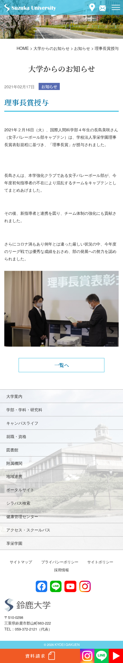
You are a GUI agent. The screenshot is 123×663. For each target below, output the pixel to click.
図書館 (12, 450)
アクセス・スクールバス (28, 530)
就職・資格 (16, 436)
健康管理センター (22, 516)
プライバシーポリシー (59, 561)
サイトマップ (21, 561)
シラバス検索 (18, 503)
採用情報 (61, 569)
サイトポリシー (100, 561)
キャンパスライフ (22, 423)
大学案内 (14, 396)
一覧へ (61, 365)
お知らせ (49, 86)
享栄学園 (14, 543)
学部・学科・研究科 (24, 409)
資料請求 (35, 656)
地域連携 (14, 476)
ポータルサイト (20, 489)
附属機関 (14, 463)
